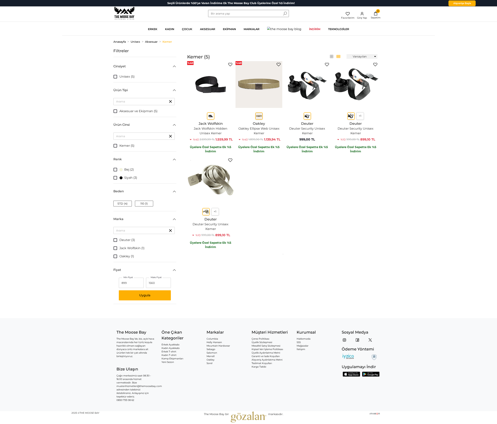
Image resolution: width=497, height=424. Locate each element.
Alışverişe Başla (462, 3)
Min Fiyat (128, 277)
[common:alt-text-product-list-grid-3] (338, 56)
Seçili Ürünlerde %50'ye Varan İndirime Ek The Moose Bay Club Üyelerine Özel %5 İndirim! (231, 3)
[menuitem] (362, 56)
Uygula (144, 295)
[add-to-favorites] (230, 64)
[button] (144, 66)
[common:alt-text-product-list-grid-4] (331, 56)
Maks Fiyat (156, 277)
